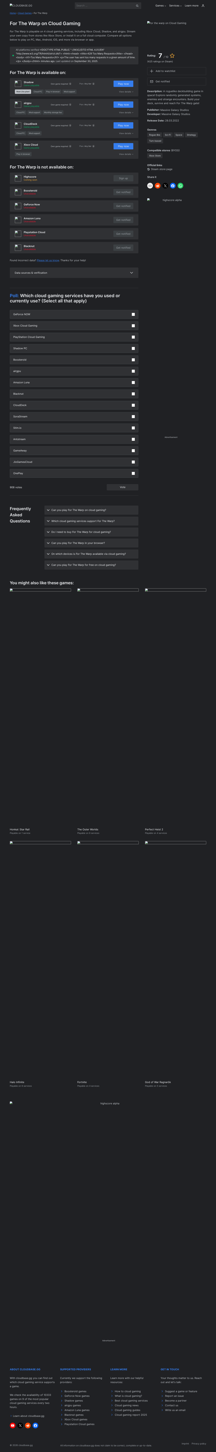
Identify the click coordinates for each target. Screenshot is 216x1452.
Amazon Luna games (77, 1410)
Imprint (185, 1443)
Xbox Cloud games (76, 1419)
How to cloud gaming (128, 1391)
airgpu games (73, 1405)
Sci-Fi (168, 134)
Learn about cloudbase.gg (28, 1415)
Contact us (171, 1405)
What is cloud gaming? (128, 1395)
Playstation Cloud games (79, 1424)
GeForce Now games (77, 1395)
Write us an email (175, 1410)
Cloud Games (25, 13)
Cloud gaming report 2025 (131, 1414)
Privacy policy (199, 1443)
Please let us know (48, 260)
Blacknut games (74, 1414)
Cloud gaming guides (127, 1410)
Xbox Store (155, 155)
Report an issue (174, 1395)
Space (179, 134)
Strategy (191, 134)
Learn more (191, 5)
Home (13, 13)
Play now (123, 83)
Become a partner (176, 1400)
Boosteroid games (75, 1391)
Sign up (123, 178)
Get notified (123, 192)
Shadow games (74, 1400)
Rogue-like (154, 134)
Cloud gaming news (127, 1405)
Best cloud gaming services (131, 1400)
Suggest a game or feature (181, 1391)
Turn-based (155, 140)
